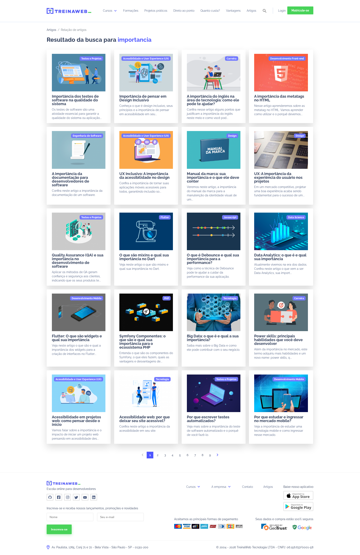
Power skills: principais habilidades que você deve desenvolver (278, 340)
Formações (130, 10)
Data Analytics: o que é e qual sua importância (280, 257)
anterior (142, 456)
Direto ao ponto (183, 10)
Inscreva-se (59, 529)
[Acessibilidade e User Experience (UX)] (146, 58)
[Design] (232, 135)
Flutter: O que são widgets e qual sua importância (77, 338)
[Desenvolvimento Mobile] (86, 298)
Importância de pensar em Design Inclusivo (142, 98)
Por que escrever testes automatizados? (208, 419)
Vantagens (233, 10)
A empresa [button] (219, 486)
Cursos (108, 10)
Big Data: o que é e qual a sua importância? (213, 338)
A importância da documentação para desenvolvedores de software (70, 179)
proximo (217, 456)
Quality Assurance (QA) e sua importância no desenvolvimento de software (77, 261)
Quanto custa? (210, 10)
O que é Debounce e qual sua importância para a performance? (213, 259)
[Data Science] (296, 217)
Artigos (251, 10)
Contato (247, 486)
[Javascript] (230, 217)
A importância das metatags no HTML (279, 98)
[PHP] (166, 298)
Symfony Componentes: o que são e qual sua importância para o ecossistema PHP (142, 341)
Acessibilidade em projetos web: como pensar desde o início (76, 421)
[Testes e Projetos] (91, 58)
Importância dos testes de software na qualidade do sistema (75, 100)
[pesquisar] (264, 11)
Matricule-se (300, 10)
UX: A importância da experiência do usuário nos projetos (278, 177)
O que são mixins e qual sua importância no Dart (144, 257)
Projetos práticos (155, 10)
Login (282, 10)
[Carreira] (231, 58)
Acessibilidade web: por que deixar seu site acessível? (144, 419)
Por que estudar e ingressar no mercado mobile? (278, 419)
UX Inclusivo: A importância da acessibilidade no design (144, 176)
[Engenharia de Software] (87, 135)
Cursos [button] (191, 486)
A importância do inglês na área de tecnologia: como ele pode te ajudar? (213, 100)
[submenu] (115, 10)
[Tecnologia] (229, 298)
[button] (274, 527)
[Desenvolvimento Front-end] (287, 58)
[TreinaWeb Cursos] (69, 10)
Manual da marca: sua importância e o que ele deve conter (213, 177)
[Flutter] (165, 217)
